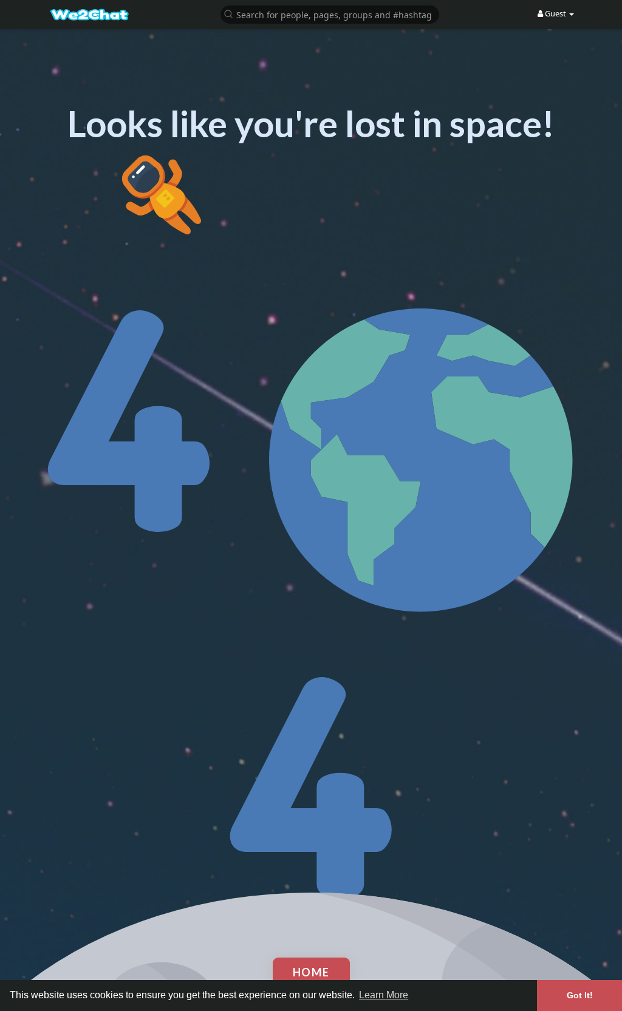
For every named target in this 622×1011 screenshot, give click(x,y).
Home (311, 972)
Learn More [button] (383, 995)
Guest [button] (555, 13)
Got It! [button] (580, 995)
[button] (329, 14)
